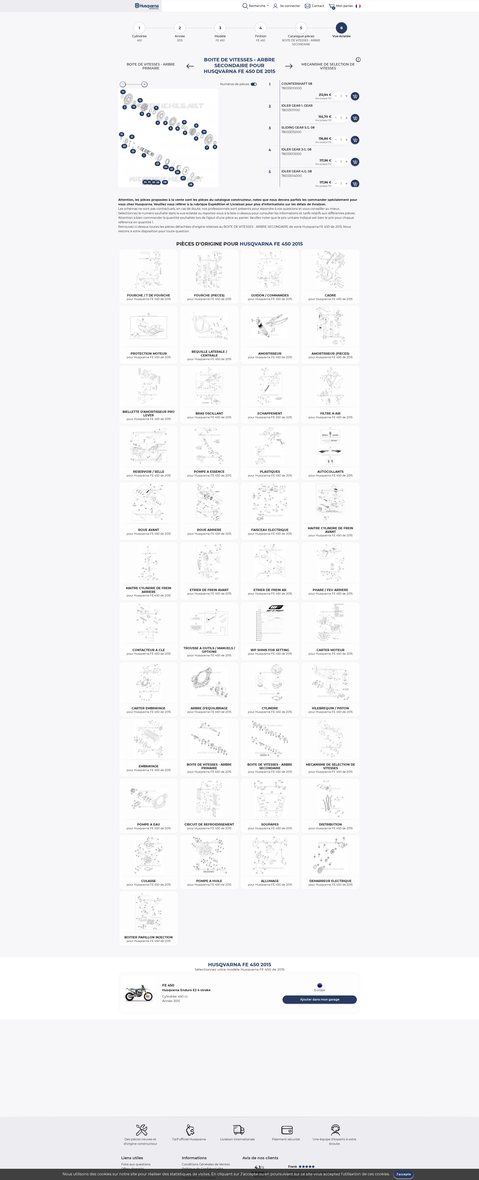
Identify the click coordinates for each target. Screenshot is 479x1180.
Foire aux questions (136, 1164)
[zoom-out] (123, 84)
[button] (358, 59)
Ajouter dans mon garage (319, 999)
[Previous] (190, 66)
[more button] (346, 96)
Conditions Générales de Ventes (206, 1164)
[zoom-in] (144, 84)
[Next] (289, 66)
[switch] (254, 84)
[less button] (335, 96)
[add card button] (355, 96)
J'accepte (403, 1174)
